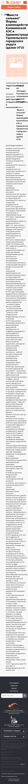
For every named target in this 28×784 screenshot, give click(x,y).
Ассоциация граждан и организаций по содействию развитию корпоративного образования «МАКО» (14, 712)
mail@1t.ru (22, 764)
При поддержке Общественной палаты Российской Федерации (14, 725)
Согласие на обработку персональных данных (13, 773)
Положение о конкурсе (12, 731)
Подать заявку (14, 7)
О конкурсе (14, 683)
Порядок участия (10, 736)
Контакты (14, 691)
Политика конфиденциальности (9, 776)
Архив (14, 688)
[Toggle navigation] (25, 2)
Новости (14, 685)
